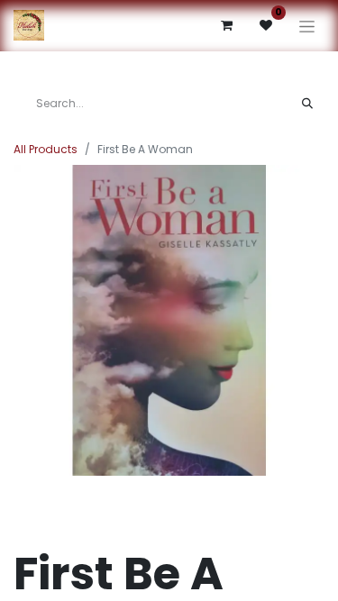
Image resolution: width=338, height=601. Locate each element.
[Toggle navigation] (306, 25)
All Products (46, 149)
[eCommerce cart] (226, 25)
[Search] (307, 103)
